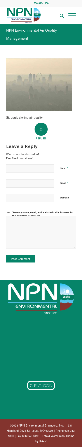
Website (64, 197)
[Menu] (70, 15)
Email (64, 183)
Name (64, 168)
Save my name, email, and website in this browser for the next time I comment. (42, 214)
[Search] (59, 15)
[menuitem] (59, 15)
